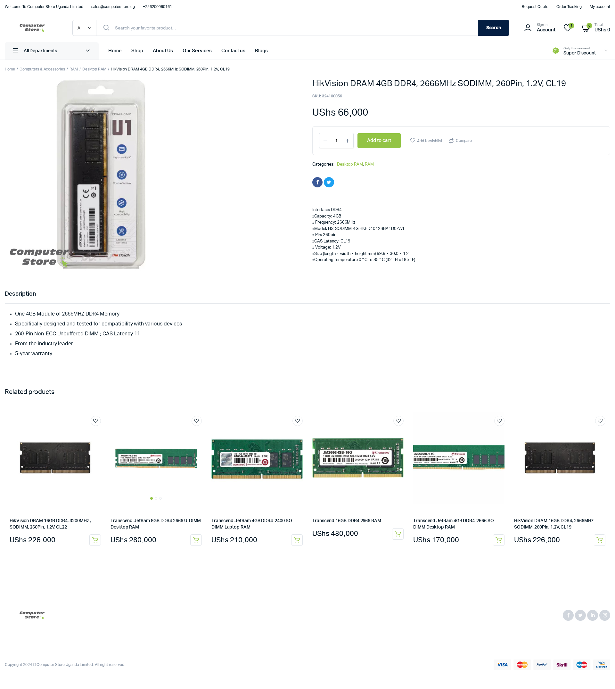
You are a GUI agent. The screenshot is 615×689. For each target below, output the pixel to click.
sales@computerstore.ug (113, 7)
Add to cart (95, 540)
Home (115, 50)
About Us (163, 50)
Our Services (197, 50)
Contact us (233, 50)
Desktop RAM (94, 69)
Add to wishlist (430, 141)
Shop (137, 50)
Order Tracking (569, 7)
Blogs (261, 50)
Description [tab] (20, 294)
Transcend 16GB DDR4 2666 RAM (346, 521)
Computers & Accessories (42, 69)
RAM (74, 69)
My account (600, 7)
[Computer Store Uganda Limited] (32, 27)
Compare (464, 141)
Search (493, 28)
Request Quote (535, 7)
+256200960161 (157, 7)
